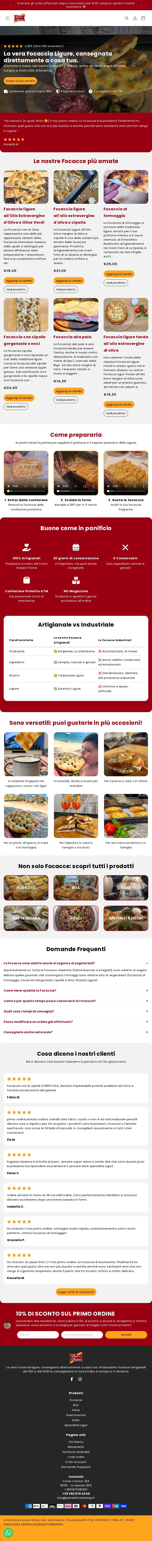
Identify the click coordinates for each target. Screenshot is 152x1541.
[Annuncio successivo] (141, 5)
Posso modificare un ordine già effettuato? (38, 1022)
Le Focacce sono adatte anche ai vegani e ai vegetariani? (49, 963)
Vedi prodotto (16, 289)
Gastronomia (76, 1415)
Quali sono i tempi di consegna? (29, 1011)
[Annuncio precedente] (10, 5)
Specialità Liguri (76, 1425)
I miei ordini (76, 1457)
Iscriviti (126, 1335)
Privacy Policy (12, 1524)
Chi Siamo (76, 1442)
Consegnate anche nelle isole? (28, 1032)
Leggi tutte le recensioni (76, 1292)
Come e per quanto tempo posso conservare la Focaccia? (50, 1001)
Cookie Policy (55, 1524)
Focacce (76, 1400)
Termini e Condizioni (33, 1524)
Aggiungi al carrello (19, 281)
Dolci (76, 1420)
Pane (76, 1410)
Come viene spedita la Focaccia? (30, 991)
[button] (7, 18)
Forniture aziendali (76, 1452)
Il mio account (75, 1462)
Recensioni (76, 1447)
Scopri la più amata (20, 81)
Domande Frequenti (76, 1467)
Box (76, 1405)
